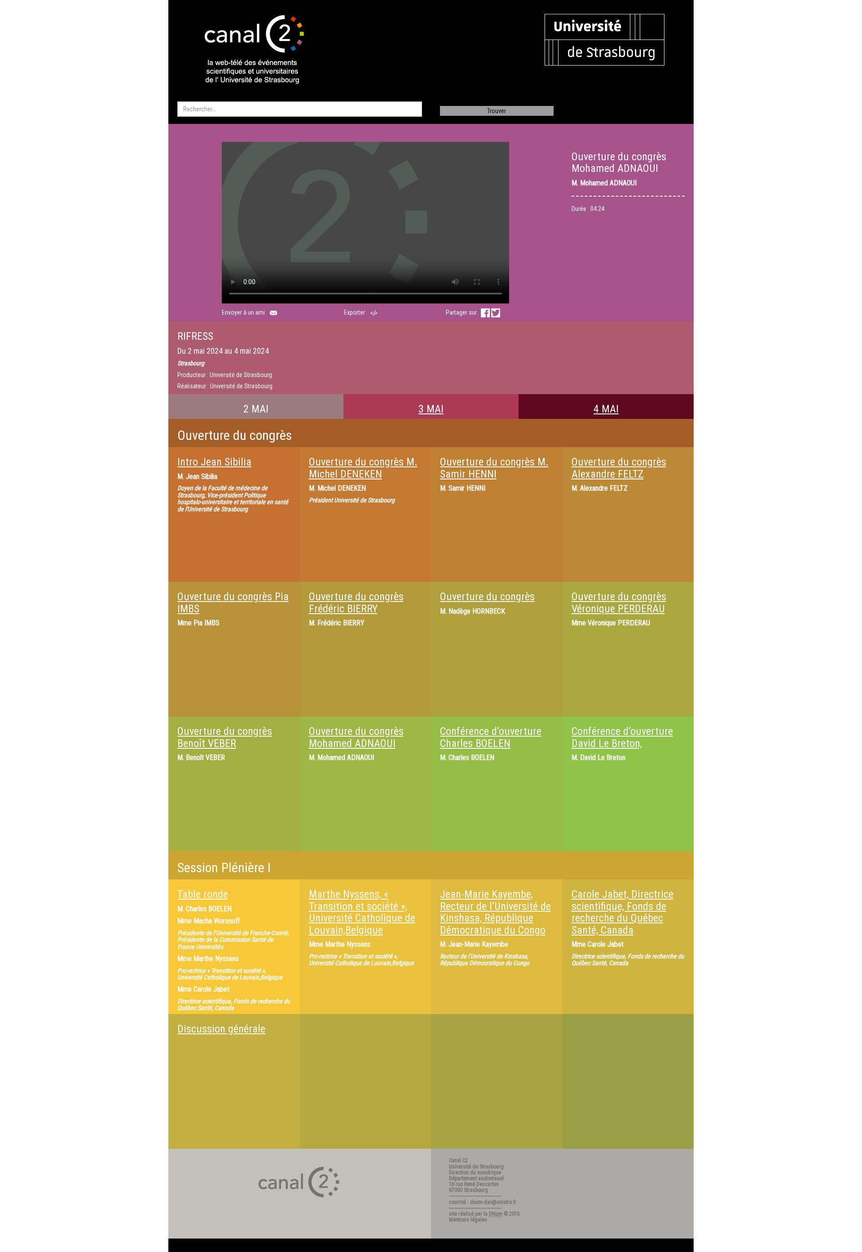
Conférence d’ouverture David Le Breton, (622, 737)
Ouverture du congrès (487, 596)
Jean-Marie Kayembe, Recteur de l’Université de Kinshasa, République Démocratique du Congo (495, 912)
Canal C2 (458, 1160)
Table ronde (202, 894)
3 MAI (431, 409)
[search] (299, 109)
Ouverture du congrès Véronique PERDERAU (619, 602)
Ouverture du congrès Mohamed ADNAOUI (356, 737)
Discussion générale (221, 1029)
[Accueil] (246, 50)
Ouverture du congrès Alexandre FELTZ (619, 468)
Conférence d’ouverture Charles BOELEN (490, 737)
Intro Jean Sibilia (214, 462)
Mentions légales (468, 1220)
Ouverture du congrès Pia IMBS (233, 602)
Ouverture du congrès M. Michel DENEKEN (363, 468)
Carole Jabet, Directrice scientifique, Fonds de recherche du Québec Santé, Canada (622, 912)
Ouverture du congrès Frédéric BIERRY (356, 602)
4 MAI (606, 409)
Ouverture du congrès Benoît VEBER (224, 737)
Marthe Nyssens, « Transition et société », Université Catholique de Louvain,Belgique (362, 912)
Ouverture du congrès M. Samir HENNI (494, 468)
